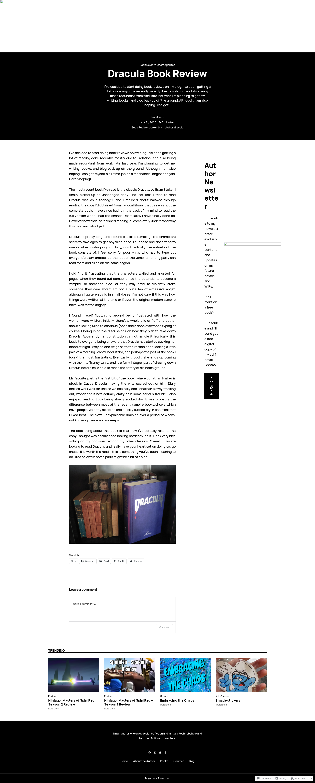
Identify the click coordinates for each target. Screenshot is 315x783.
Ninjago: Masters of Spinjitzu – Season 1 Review (128, 702)
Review (52, 696)
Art (217, 696)
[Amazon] (160, 752)
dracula (178, 127)
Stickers (224, 696)
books (153, 127)
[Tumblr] (165, 752)
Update (164, 696)
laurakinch (157, 117)
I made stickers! (229, 700)
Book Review (148, 65)
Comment (164, 627)
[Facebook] (149, 752)
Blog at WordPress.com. (157, 778)
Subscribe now (211, 385)
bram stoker (165, 127)
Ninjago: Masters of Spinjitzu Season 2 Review (71, 702)
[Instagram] (155, 752)
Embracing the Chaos (177, 700)
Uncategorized (166, 65)
